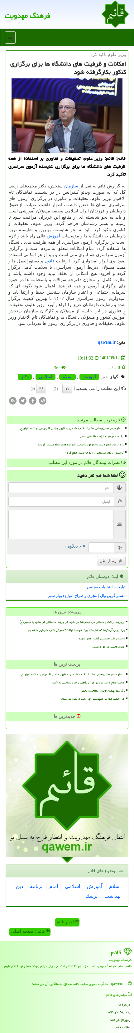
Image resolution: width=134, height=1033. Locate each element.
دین (19, 886)
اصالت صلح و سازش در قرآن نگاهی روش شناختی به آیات (88, 682)
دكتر (25, 377)
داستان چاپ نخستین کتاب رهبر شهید (102, 638)
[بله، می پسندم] (67, 388)
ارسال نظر (109, 561)
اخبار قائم (65, 922)
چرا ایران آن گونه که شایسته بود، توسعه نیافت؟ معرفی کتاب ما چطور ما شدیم (76, 630)
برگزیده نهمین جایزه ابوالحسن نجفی (102, 436)
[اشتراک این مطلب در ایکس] (22, 400)
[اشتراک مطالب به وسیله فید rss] (12, 400)
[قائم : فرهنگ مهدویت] (115, 13)
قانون (50, 261)
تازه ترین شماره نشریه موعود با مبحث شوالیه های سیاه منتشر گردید (81, 444)
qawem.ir (107, 342)
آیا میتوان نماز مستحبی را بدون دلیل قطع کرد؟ (94, 452)
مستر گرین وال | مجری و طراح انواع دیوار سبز (87, 595)
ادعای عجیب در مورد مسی (109, 646)
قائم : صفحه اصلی (28, 931)
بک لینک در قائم (119, 1012)
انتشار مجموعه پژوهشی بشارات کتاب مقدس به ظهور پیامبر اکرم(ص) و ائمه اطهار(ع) (72, 428)
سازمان (71, 186)
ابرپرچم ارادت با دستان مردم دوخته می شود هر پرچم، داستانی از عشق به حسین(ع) (72, 622)
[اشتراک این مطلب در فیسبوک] (32, 400)
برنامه (36, 886)
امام (53, 886)
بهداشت (112, 896)
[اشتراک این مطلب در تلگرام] (42, 400)
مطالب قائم (123, 1027)
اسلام (67, 377)
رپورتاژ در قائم (120, 1019)
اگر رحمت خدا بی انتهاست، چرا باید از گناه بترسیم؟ (93, 699)
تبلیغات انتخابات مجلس (106, 586)
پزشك (91, 896)
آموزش (53, 236)
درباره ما (124, 1004)
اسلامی (45, 377)
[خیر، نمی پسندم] (41, 388)
